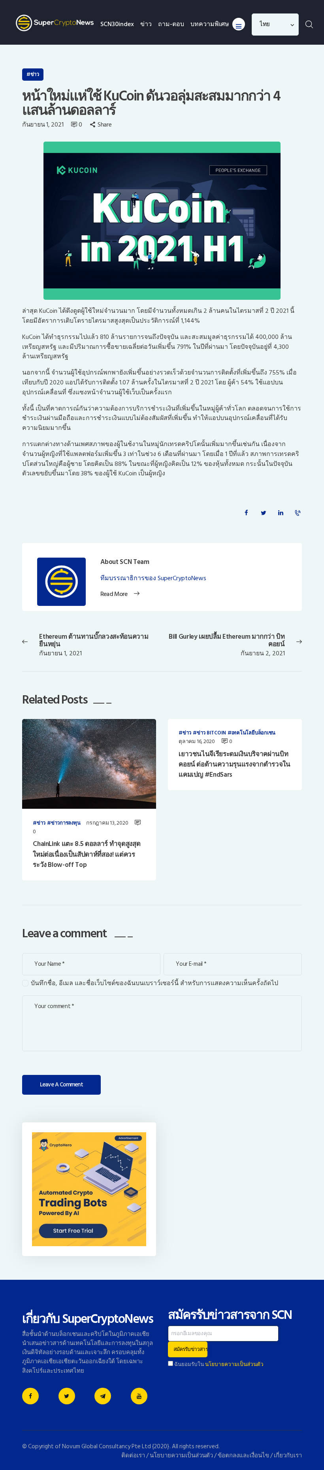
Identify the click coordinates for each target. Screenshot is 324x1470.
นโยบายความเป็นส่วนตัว (234, 1364)
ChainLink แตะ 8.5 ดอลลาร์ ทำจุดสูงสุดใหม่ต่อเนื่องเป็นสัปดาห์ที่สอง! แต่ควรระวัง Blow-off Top (86, 854)
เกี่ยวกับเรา (288, 1456)
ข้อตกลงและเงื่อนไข (243, 1456)
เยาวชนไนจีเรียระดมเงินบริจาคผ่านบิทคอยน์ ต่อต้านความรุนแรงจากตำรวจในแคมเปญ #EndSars (234, 764)
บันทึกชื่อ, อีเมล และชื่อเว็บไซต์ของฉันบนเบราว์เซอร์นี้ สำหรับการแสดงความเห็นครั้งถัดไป (154, 983)
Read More (113, 594)
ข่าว (34, 74)
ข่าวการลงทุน (65, 823)
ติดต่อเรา (133, 1456)
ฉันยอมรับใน (218, 1364)
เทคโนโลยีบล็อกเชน (253, 733)
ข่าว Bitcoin (211, 733)
